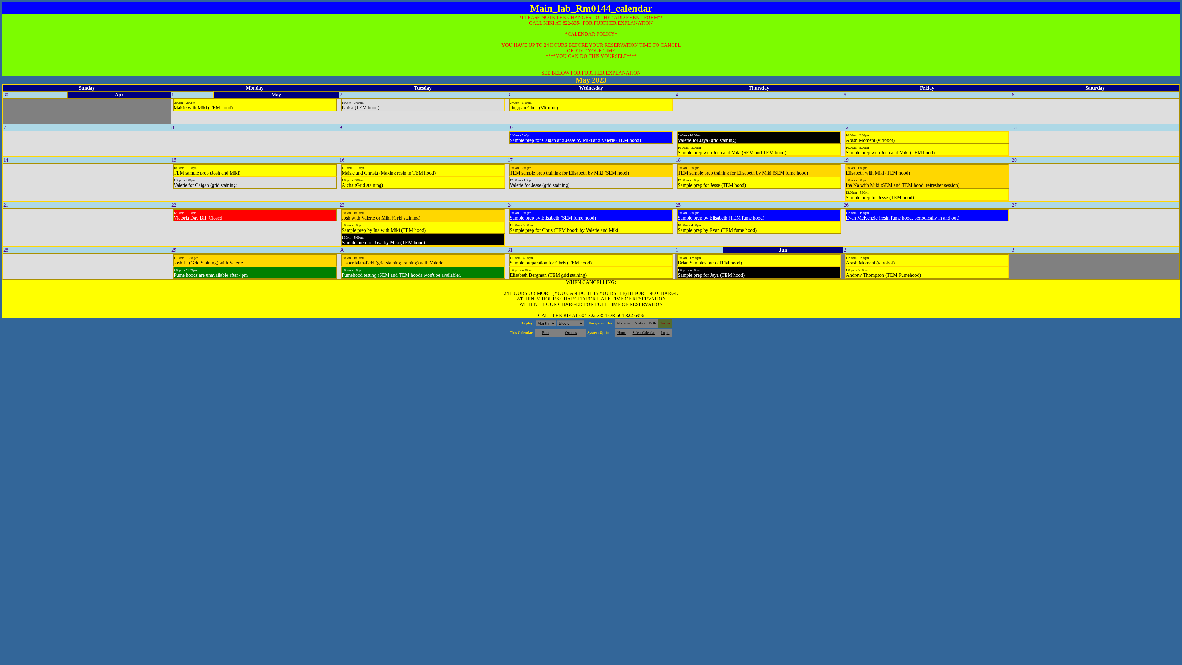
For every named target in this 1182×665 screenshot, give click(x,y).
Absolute (623, 323)
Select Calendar (644, 333)
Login (665, 333)
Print (545, 333)
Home (621, 333)
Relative (639, 323)
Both (652, 323)
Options (571, 333)
